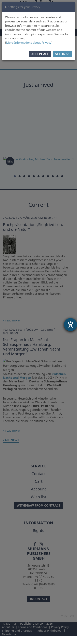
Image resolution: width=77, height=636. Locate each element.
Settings (62, 54)
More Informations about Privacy (28, 42)
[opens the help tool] (70, 324)
